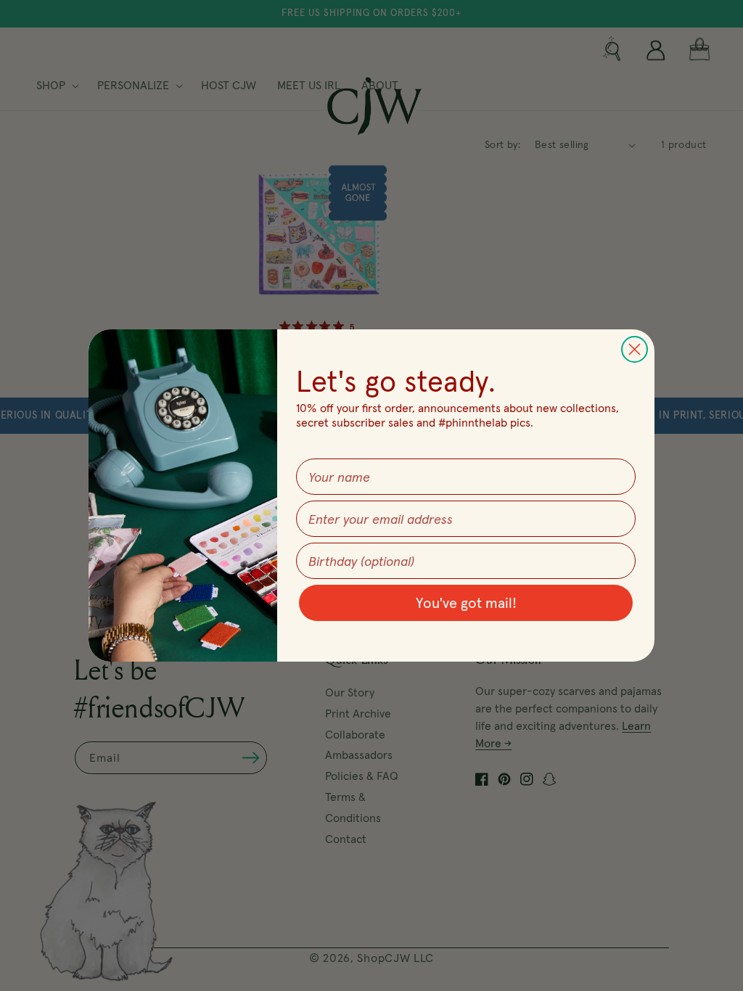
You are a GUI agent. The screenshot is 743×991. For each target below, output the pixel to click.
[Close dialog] (634, 349)
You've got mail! (466, 602)
